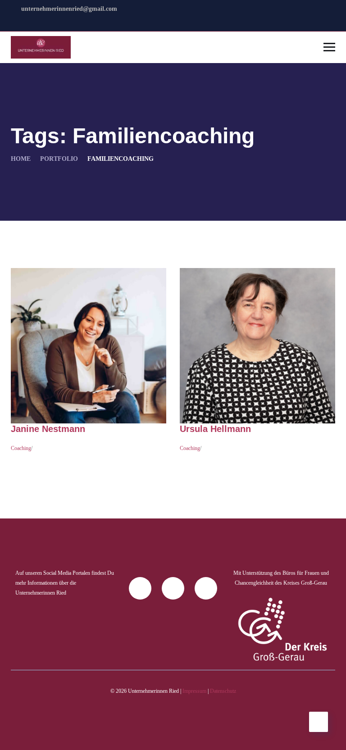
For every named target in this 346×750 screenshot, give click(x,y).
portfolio (59, 158)
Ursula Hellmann (215, 429)
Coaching (21, 448)
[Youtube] (206, 588)
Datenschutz (223, 691)
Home (21, 158)
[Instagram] (173, 588)
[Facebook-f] (140, 588)
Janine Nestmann (48, 429)
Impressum (194, 691)
